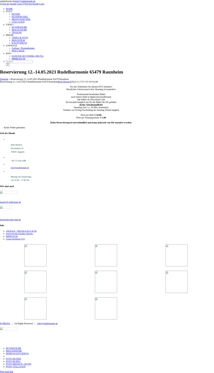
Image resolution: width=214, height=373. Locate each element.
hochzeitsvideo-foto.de (10, 219)
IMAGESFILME (14, 351)
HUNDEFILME (13, 348)
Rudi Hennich (64, 81)
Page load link (6, 371)
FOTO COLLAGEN (16, 366)
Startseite (4, 79)
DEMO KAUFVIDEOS (17, 353)
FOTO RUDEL (13, 361)
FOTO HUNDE (13, 359)
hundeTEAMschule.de (10, 202)
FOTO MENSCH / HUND (18, 364)
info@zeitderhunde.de (25, 1)
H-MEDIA (5, 323)
